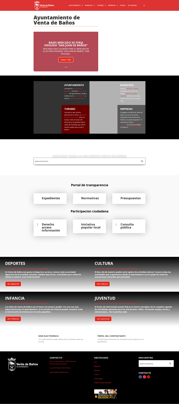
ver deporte (13, 283)
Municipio (89, 5)
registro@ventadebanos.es (59, 372)
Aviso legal (98, 378)
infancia (128, 93)
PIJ (95, 362)
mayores (123, 96)
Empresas (111, 5)
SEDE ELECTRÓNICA (48, 336)
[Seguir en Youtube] (148, 377)
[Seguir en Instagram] (144, 377)
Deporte (97, 366)
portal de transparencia (77, 98)
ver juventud (103, 318)
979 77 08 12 (57, 368)
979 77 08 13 (66, 368)
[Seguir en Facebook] (140, 377)
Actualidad (132, 5)
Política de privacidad (102, 382)
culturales (129, 89)
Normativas (90, 198)
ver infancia (13, 318)
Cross (96, 374)
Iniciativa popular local (90, 225)
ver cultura (102, 283)
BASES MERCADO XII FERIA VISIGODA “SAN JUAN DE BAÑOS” (66, 44)
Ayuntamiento (75, 5)
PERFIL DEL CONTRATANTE (111, 336)
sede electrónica (79, 96)
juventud (134, 93)
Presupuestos (130, 198)
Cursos (122, 5)
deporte (136, 89)
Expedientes (51, 198)
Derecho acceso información (51, 227)
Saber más (66, 59)
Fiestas (97, 370)
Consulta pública (127, 225)
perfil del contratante (135, 127)
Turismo (100, 5)
